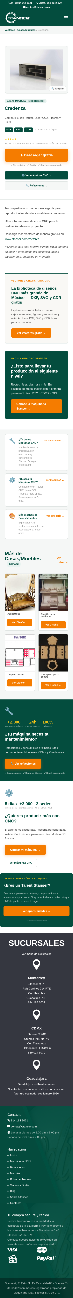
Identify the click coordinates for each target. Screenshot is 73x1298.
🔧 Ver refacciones (23, 763)
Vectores (10, 30)
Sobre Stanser (19, 1197)
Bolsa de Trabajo (20, 1179)
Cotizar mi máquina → (25, 849)
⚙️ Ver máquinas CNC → (36, 175)
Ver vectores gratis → (31, 332)
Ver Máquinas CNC (21, 862)
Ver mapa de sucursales (36, 953)
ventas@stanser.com (38, 7)
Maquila (15, 1173)
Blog (13, 1191)
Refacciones (17, 1167)
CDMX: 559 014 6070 (50, 3)
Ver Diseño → (20, 622)
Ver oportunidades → (37, 911)
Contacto (15, 1202)
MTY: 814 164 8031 (21, 3)
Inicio (13, 1155)
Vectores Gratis (19, 1185)
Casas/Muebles (26, 30)
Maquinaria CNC (20, 1161)
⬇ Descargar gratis (36, 155)
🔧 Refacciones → (36, 185)
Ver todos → (62, 559)
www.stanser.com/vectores (22, 239)
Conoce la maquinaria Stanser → (31, 406)
